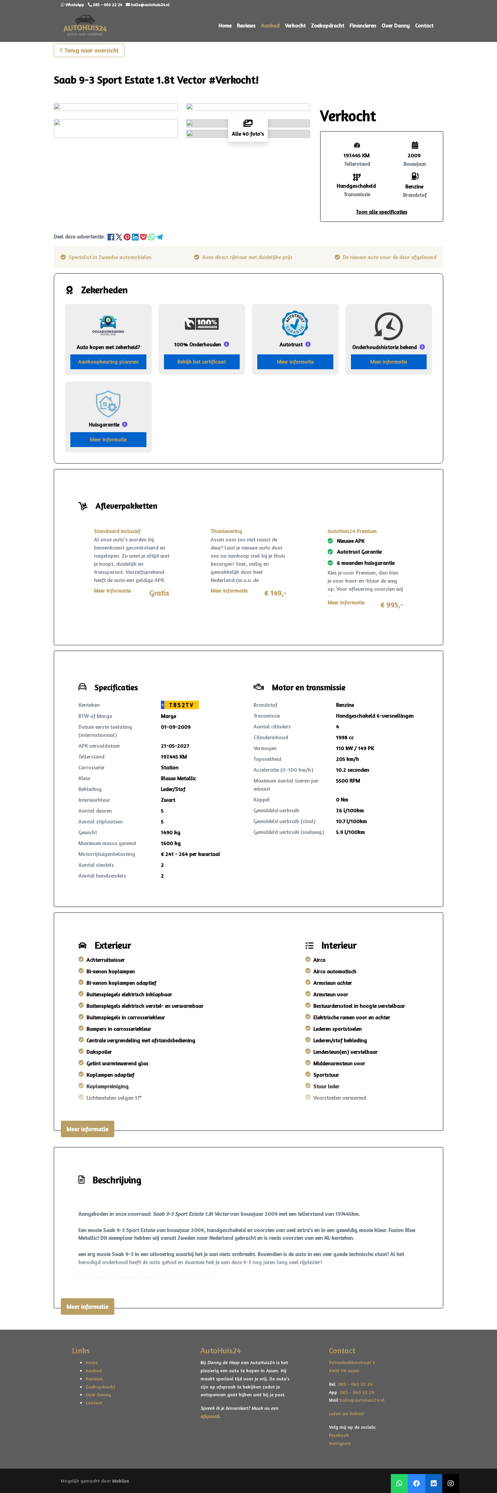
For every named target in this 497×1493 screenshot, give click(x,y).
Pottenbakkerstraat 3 (352, 1362)
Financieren (363, 25)
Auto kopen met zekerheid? (108, 347)
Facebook (339, 1435)
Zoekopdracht (327, 25)
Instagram (340, 1443)
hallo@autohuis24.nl (361, 1400)
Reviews (246, 25)
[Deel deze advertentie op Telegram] (159, 236)
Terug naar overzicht (91, 50)
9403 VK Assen (344, 1370)
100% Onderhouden (197, 344)
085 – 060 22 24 (354, 1384)
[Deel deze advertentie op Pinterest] (128, 236)
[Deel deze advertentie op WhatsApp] (152, 236)
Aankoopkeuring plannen (108, 361)
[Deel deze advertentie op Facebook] (112, 236)
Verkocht (295, 25)
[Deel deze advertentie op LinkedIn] (136, 236)
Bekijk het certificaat (202, 361)
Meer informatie (295, 361)
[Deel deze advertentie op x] (119, 236)
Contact (424, 25)
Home (225, 25)
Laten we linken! (347, 1413)
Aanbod (270, 25)
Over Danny (396, 25)
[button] (381, 211)
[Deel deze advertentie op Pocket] (144, 236)
